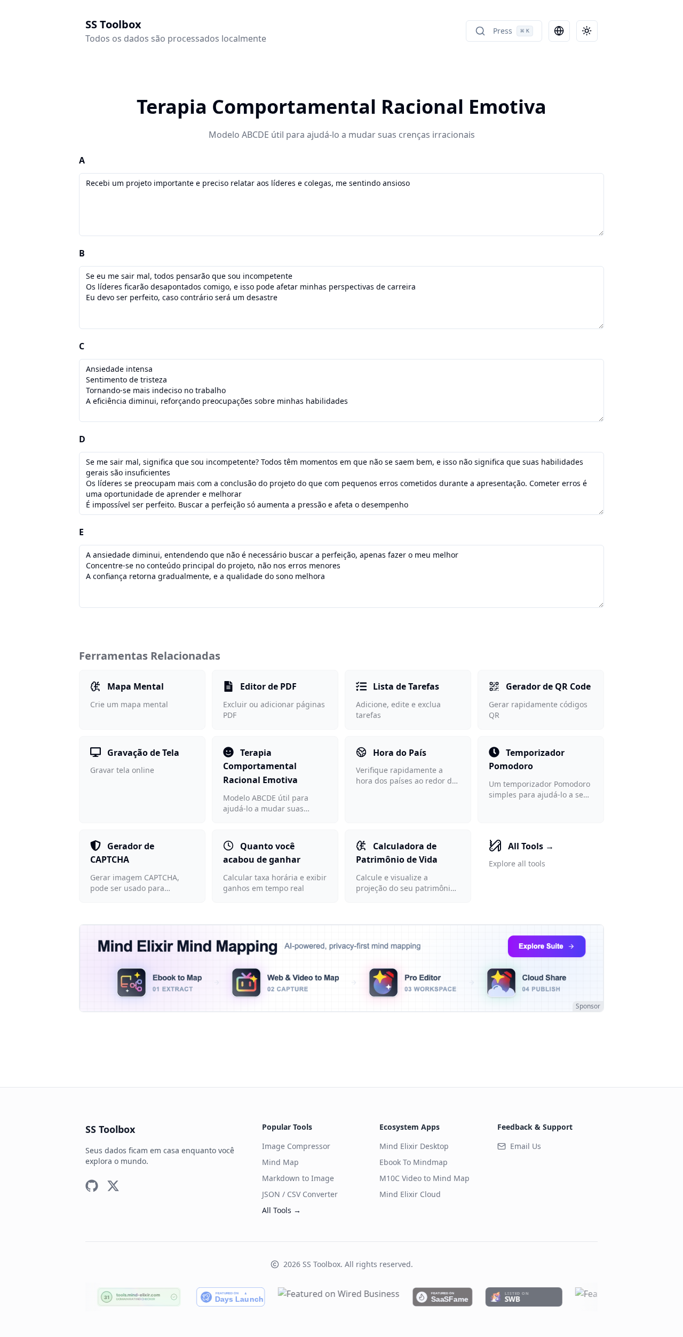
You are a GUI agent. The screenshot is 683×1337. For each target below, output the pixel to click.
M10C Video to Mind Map (424, 1178)
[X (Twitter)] (113, 1185)
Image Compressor (296, 1146)
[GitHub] (91, 1185)
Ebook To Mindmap (413, 1162)
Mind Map (280, 1162)
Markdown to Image (298, 1178)
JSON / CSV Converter (300, 1194)
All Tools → (281, 1210)
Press (511, 31)
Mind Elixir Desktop (414, 1146)
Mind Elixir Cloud (410, 1194)
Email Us (525, 1146)
